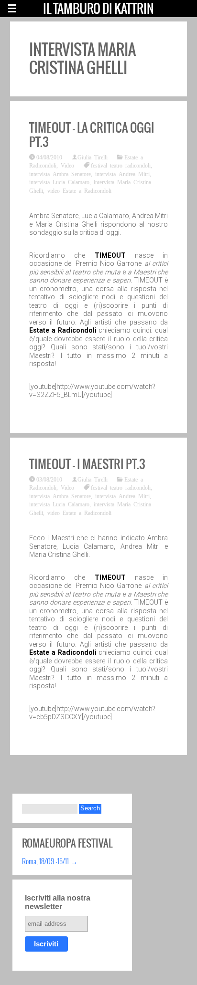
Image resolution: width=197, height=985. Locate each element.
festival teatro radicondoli (121, 165)
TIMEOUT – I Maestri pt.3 (87, 464)
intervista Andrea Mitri (122, 174)
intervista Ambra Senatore (60, 174)
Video (67, 165)
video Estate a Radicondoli (79, 190)
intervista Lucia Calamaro (59, 182)
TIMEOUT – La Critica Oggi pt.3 (91, 134)
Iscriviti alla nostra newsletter (57, 902)
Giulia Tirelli (92, 157)
